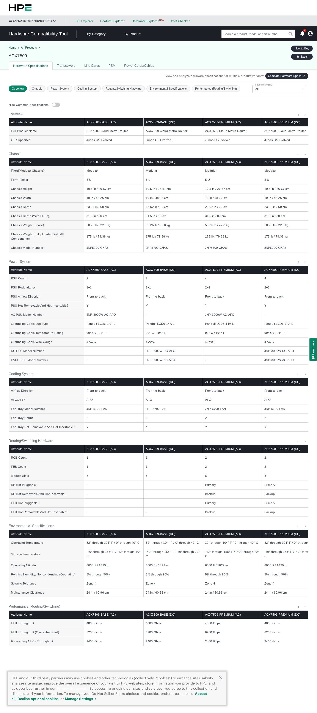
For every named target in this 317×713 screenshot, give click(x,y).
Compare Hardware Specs (284, 76)
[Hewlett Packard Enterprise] (19, 7)
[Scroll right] (305, 114)
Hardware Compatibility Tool (38, 33)
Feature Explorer (112, 21)
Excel (304, 56)
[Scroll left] (298, 114)
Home (12, 47)
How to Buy (302, 48)
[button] (221, 678)
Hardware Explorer (145, 21)
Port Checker (180, 21)
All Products (29, 47)
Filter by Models (263, 84)
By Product (133, 34)
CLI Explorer (84, 21)
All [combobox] (257, 89)
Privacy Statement (72, 688)
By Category (96, 34)
